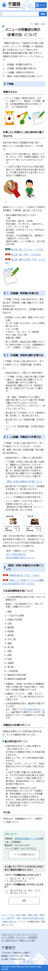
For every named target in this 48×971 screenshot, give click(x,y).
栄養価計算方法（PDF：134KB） (25, 575)
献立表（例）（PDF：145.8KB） (26, 254)
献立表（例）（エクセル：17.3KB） (27, 249)
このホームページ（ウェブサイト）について (19, 934)
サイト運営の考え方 (9, 940)
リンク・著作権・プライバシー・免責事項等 (19, 937)
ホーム (4, 914)
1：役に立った (13, 878)
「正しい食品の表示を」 (16, 554)
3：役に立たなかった (17, 881)
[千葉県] (10, 5)
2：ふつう (29, 878)
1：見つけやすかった (17, 890)
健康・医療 (32, 914)
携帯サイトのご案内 (27, 940)
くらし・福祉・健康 (17, 914)
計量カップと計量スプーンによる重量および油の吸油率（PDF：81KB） (23, 582)
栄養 (18, 918)
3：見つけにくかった (17, 893)
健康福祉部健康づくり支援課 (28, 838)
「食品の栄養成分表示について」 (20, 557)
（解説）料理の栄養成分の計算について (23, 481)
